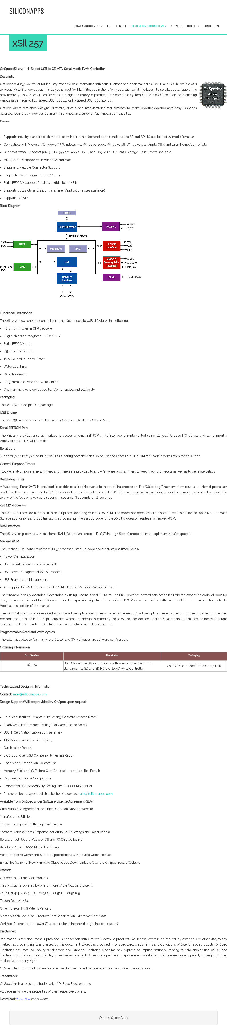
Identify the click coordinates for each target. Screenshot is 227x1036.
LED (109, 26)
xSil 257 (28, 43)
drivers (121, 26)
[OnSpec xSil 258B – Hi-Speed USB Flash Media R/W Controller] (213, 95)
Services (176, 26)
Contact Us (211, 26)
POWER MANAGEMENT (87, 26)
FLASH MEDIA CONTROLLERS (147, 26)
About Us (193, 26)
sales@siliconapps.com (30, 694)
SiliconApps (26, 11)
